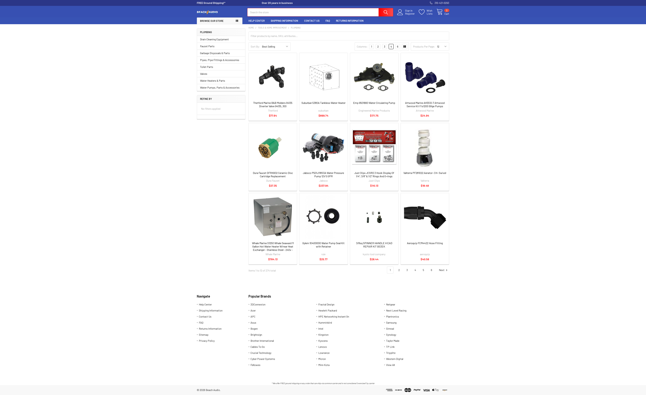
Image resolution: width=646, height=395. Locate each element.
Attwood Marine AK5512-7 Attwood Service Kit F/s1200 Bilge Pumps (425, 104)
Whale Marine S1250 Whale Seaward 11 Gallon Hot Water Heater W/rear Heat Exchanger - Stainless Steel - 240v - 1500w (273, 248)
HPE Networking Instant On (333, 316)
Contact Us (311, 20)
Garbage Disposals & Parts (215, 53)
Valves (203, 73)
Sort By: (255, 46)
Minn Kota (324, 364)
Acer (253, 310)
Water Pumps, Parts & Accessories (220, 87)
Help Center (256, 20)
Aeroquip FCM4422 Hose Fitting (425, 243)
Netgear (390, 304)
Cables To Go (257, 346)
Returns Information (350, 20)
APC (252, 316)
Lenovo (322, 346)
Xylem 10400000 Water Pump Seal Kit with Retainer (323, 244)
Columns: (362, 46)
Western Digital (394, 358)
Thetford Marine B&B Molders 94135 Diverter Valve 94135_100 (272, 104)
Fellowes (255, 364)
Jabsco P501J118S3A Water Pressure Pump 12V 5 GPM (323, 174)
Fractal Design (326, 304)
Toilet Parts (206, 66)
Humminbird (325, 322)
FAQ (328, 20)
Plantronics (392, 316)
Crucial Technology (260, 352)
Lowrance (324, 352)
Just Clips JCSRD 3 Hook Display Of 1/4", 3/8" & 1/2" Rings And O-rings (374, 174)
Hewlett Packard (327, 310)
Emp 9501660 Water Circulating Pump (374, 102)
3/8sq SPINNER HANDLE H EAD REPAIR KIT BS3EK (374, 244)
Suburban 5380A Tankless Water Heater (323, 102)
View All (390, 364)
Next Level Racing (396, 310)
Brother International (262, 340)
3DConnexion (257, 304)
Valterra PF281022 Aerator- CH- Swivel (424, 172)
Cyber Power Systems (262, 358)
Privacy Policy (207, 340)
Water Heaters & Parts (212, 80)
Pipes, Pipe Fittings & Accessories (219, 59)
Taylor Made (392, 340)
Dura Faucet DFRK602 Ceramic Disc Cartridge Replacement (273, 174)
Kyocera (323, 340)
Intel (320, 328)
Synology (391, 334)
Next (442, 270)
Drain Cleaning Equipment (214, 39)
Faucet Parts (207, 46)
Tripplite (391, 352)
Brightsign (256, 334)
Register (410, 13)
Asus (253, 322)
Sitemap (203, 334)
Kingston (323, 334)
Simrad (390, 328)
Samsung (391, 322)
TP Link (390, 346)
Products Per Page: (424, 46)
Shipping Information (284, 20)
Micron (322, 358)
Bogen (254, 328)
